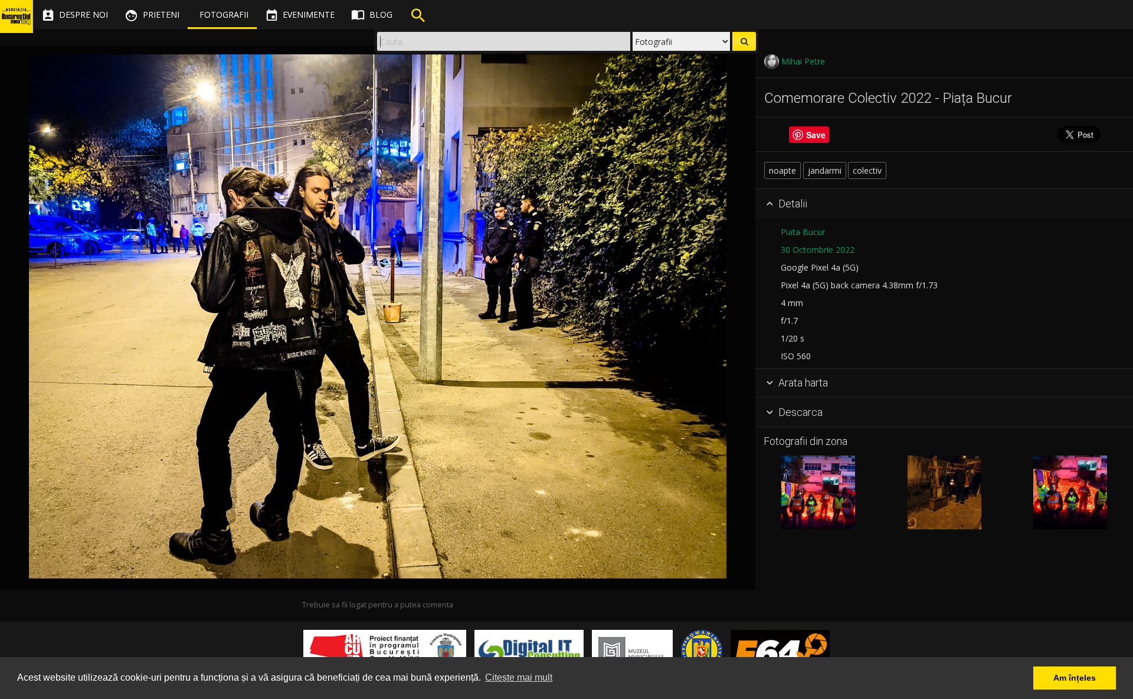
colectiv (867, 170)
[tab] (944, 204)
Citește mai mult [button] (518, 677)
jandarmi (824, 170)
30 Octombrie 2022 (817, 249)
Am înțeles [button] (1074, 677)
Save (816, 135)
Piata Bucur (803, 232)
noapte (782, 170)
